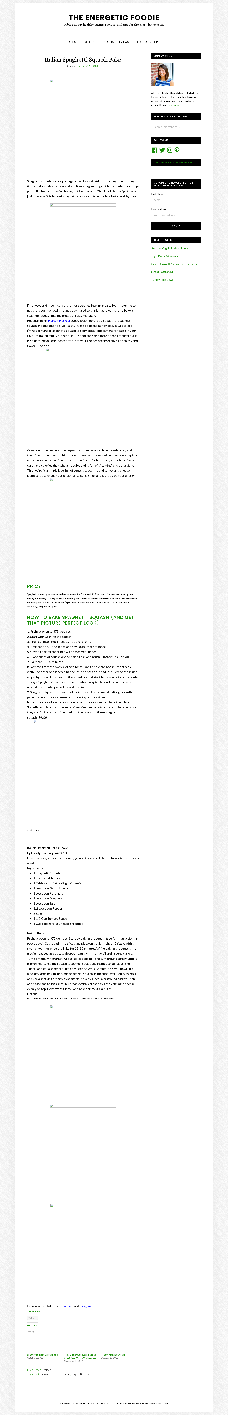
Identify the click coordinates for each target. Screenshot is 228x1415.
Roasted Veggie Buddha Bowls (169, 248)
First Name (157, 193)
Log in (163, 1403)
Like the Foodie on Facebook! (173, 162)
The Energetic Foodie (114, 17)
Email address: (159, 209)
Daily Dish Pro (97, 1403)
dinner (58, 1374)
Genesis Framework (126, 1403)
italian (66, 1374)
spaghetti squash (80, 1374)
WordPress (149, 1403)
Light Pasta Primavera (164, 256)
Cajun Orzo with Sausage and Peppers (174, 264)
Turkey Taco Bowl (162, 279)
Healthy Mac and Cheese (113, 1354)
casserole (48, 1374)
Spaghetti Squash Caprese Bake (42, 1354)
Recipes (46, 1370)
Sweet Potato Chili (162, 271)
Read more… (174, 104)
